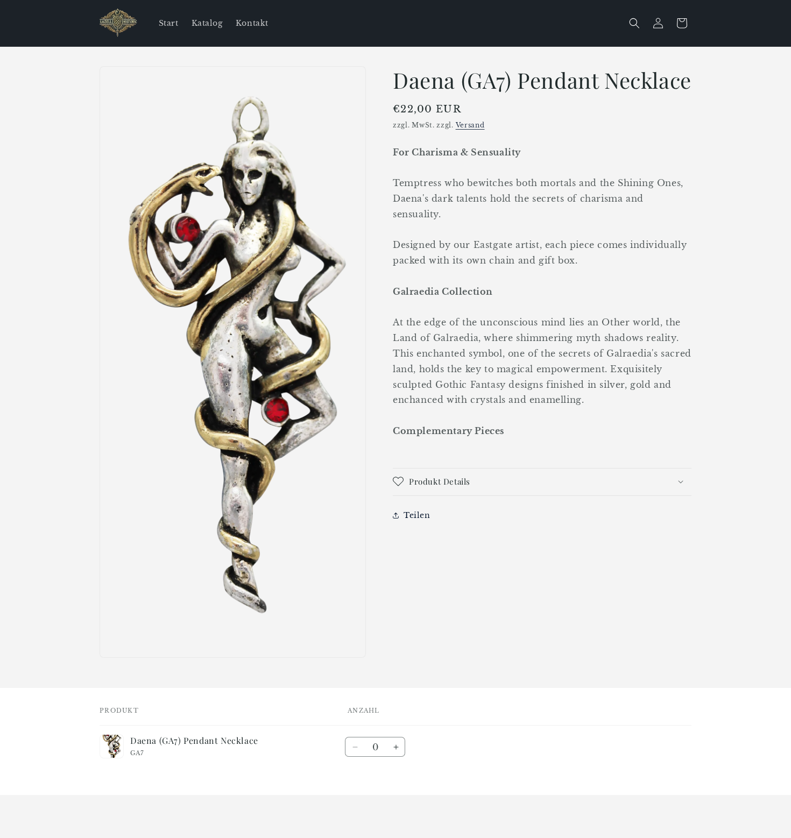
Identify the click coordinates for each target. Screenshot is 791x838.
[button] (634, 23)
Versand (470, 125)
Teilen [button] (417, 515)
